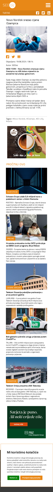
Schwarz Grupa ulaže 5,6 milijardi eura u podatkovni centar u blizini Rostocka (24, 197)
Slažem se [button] (13, 478)
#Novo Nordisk (18, 118)
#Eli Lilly (39, 118)
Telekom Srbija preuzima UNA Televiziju (23, 385)
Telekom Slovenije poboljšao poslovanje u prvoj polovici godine (24, 293)
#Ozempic (30, 118)
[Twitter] (13, 56)
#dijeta (9, 121)
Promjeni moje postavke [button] (31, 478)
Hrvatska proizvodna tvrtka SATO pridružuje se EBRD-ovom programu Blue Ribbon (25, 244)
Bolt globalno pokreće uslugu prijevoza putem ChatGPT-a (26, 338)
